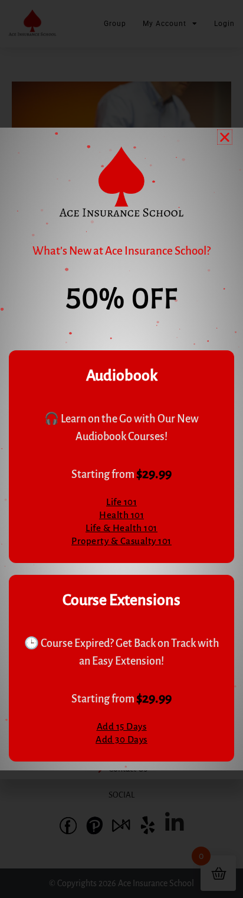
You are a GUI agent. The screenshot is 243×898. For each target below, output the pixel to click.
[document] (121, 449)
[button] (224, 137)
